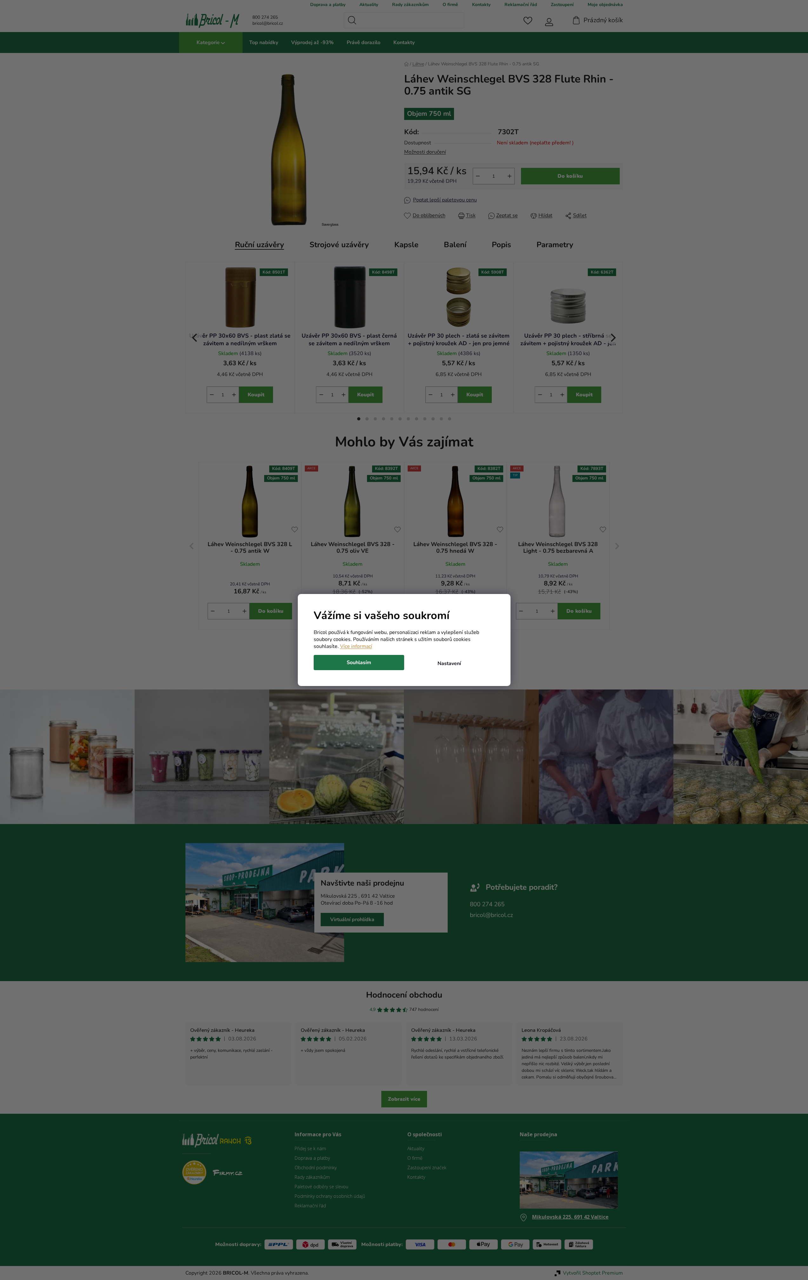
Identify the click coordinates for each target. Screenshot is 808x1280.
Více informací (356, 646)
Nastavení (449, 663)
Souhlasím (359, 662)
